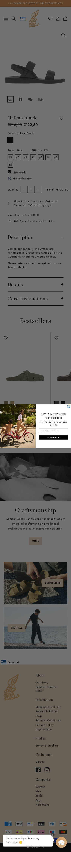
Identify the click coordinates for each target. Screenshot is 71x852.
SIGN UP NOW (53, 437)
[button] (61, 842)
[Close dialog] (68, 406)
